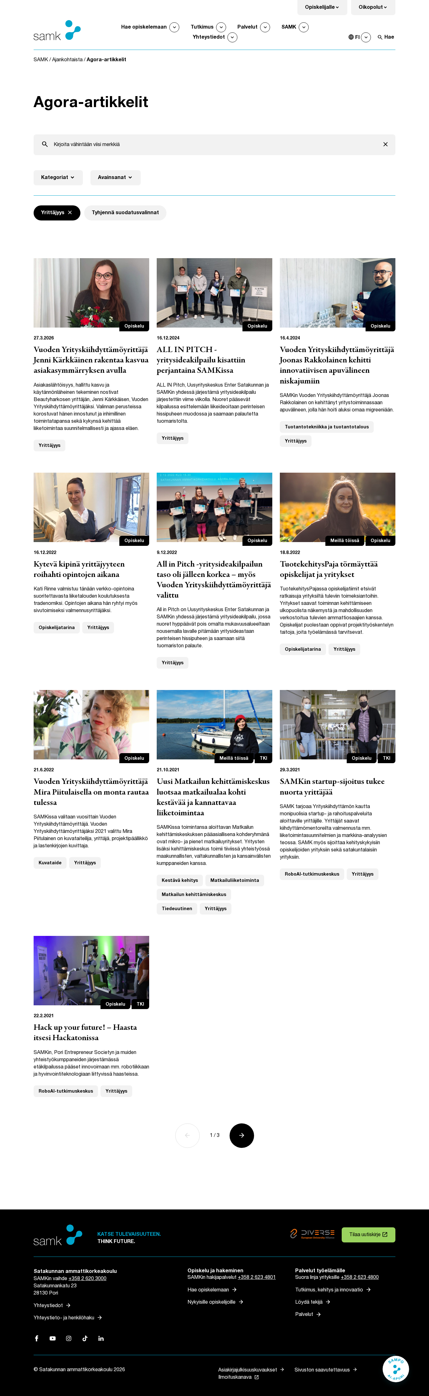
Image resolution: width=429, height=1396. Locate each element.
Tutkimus (202, 27)
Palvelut (247, 27)
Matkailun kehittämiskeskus (194, 894)
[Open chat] (396, 1372)
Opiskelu (134, 326)
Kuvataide (50, 863)
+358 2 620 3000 (87, 1279)
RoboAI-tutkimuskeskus (312, 874)
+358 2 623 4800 (360, 1277)
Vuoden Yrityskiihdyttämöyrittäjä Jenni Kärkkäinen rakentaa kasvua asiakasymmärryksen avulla (91, 360)
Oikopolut (377, 9)
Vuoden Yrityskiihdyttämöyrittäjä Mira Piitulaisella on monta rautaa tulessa (91, 792)
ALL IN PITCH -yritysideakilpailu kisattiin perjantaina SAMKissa (201, 360)
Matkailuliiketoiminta (234, 880)
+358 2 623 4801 (257, 1277)
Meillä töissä (344, 540)
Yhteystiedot (209, 37)
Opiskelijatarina (57, 627)
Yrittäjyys (49, 445)
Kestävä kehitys (180, 880)
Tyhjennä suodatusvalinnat (125, 213)
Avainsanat (115, 177)
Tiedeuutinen (177, 908)
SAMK (288, 27)
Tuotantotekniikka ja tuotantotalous (327, 427)
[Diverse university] (312, 1235)
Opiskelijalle (326, 9)
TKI (263, 758)
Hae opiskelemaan (144, 27)
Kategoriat (58, 177)
